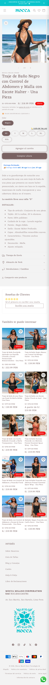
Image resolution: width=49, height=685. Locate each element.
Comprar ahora (24, 156)
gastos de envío (24, 107)
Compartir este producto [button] (16, 277)
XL (41, 133)
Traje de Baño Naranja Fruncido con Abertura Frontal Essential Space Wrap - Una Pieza (34, 442)
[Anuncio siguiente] (44, 3)
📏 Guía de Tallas (39, 128)
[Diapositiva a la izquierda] (19, 68)
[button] (4, 10)
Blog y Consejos (12, 563)
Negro (8, 123)
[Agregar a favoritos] (21, 331)
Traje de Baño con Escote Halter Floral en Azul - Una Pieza (35, 398)
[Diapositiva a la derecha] (30, 68)
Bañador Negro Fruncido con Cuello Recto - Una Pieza (36, 521)
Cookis (8, 569)
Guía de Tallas (11, 557)
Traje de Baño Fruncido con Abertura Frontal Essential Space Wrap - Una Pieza (35, 483)
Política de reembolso (19, 669)
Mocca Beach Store (22, 666)
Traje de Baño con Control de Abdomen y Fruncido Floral (13, 482)
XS (6, 133)
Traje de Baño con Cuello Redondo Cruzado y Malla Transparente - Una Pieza (12, 441)
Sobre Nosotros (12, 551)
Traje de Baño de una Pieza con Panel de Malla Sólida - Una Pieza (12, 398)
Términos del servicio (13, 673)
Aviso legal (42, 673)
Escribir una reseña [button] (24, 306)
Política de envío (30, 673)
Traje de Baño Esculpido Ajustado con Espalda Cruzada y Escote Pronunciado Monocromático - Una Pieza (12, 356)
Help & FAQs (11, 575)
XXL (7, 139)
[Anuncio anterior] (5, 3)
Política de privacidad (38, 669)
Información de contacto (26, 677)
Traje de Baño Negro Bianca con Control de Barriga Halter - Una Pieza (35, 354)
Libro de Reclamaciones (16, 581)
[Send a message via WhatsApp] (43, 679)
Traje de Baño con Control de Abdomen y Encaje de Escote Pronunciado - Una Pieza (13, 522)
